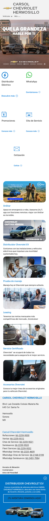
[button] (36, 89)
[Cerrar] (45, 478)
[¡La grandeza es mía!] (24, 44)
